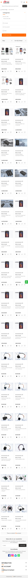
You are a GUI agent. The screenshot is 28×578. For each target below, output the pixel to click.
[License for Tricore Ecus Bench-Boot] (21, 325)
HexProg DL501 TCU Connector (19, 399)
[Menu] (1, 2)
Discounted (7, 27)
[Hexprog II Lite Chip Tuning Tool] (7, 112)
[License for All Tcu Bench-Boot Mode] (21, 234)
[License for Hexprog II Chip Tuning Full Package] (21, 203)
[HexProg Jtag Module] (21, 478)
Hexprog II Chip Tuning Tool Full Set (6, 94)
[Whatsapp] (18, 555)
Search (24, 6)
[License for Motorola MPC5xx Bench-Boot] (7, 325)
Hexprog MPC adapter (6, 520)
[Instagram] (12, 555)
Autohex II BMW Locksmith (5, 185)
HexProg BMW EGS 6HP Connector (20, 429)
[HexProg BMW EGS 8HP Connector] (7, 356)
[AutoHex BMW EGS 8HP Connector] (21, 508)
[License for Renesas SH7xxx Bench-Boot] (7, 295)
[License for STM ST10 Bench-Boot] (21, 264)
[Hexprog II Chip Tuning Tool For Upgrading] (21, 81)
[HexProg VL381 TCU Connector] (7, 386)
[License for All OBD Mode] (7, 234)
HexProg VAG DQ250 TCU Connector (20, 368)
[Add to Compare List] (8, 71)
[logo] (6, 2)
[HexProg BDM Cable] (21, 447)
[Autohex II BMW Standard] (7, 142)
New (5, 30)
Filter (3, 40)
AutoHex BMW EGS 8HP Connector (20, 521)
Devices (5, 16)
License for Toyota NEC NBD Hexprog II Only (6, 277)
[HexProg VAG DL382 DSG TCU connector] (7, 447)
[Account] (24, 2)
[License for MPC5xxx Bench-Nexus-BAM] (21, 295)
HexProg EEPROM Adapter (5, 490)
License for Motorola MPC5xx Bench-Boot (6, 338)
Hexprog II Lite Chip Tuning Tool (5, 124)
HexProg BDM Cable (20, 459)
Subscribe (22, 545)
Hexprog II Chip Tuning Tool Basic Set (20, 63)
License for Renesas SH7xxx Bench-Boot (6, 307)
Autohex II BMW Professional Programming (19, 185)
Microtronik (6, 18)
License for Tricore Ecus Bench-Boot (20, 338)
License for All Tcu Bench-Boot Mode (19, 246)
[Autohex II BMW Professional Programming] (21, 173)
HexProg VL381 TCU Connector (5, 399)
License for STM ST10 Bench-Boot (20, 277)
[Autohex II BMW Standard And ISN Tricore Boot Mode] (21, 142)
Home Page (4, 9)
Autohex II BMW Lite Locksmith (19, 124)
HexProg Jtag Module (20, 489)
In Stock (6, 23)
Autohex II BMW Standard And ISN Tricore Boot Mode (19, 155)
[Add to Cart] (2, 71)
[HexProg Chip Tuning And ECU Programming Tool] (7, 51)
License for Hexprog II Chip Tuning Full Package (20, 216)
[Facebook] (9, 555)
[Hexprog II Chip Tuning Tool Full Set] (7, 81)
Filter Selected (7, 35)
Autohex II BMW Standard (5, 155)
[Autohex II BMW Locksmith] (7, 173)
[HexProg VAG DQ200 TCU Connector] (7, 417)
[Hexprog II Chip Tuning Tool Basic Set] (21, 51)
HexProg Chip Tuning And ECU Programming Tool (6, 63)
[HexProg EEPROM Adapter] (7, 478)
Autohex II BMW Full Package (5, 216)
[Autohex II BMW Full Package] (7, 203)
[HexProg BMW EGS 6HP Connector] (21, 417)
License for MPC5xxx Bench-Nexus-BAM (20, 307)
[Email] (15, 555)
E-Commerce (19, 576)
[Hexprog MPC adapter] (7, 508)
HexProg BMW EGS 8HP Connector (6, 368)
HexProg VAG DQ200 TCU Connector (6, 429)
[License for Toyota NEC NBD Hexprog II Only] (7, 264)
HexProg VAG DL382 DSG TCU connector (6, 460)
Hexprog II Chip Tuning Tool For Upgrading (20, 94)
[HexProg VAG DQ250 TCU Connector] (21, 356)
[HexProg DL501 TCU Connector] (21, 386)
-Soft (14, 576)
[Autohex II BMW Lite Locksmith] (21, 112)
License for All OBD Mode (5, 246)
